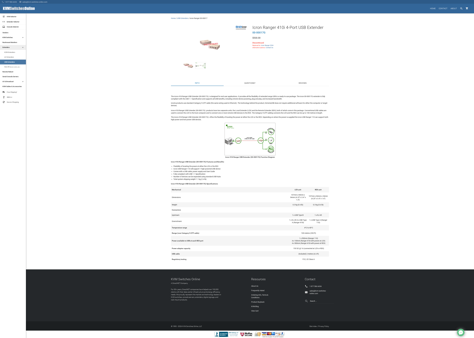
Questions (249, 83)
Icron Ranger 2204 (267, 45)
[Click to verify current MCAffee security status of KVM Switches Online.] (246, 337)
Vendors (5, 33)
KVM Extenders (9, 52)
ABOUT (454, 8)
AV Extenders (9, 57)
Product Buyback (257, 302)
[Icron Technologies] (241, 29)
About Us (254, 286)
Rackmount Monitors (9, 42)
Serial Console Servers (10, 76)
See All (12, 67)
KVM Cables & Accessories (12, 86)
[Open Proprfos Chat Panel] (460, 332)
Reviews (303, 83)
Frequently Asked (257, 290)
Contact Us (269, 47)
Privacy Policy (323, 326)
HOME (433, 8)
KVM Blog (255, 306)
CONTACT (443, 8)
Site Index (313, 326)
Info (197, 83)
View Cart (255, 311)
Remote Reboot (7, 72)
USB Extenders (9, 62)
